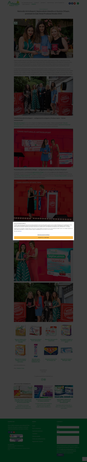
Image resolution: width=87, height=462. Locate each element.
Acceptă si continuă (43, 237)
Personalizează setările (43, 234)
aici (20, 231)
